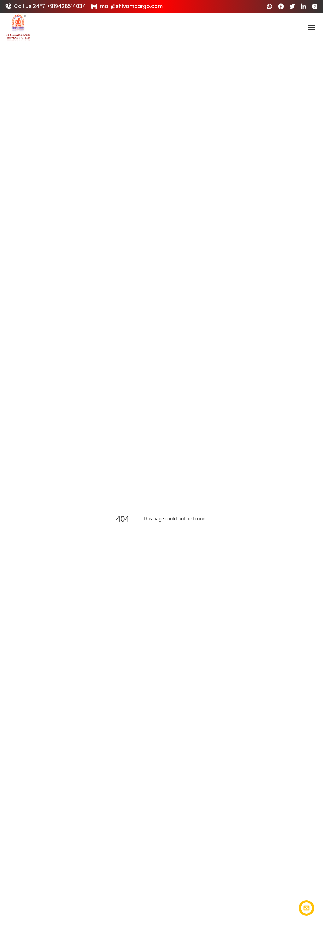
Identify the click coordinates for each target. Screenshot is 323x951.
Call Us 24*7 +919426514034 (50, 6)
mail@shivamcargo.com (131, 6)
